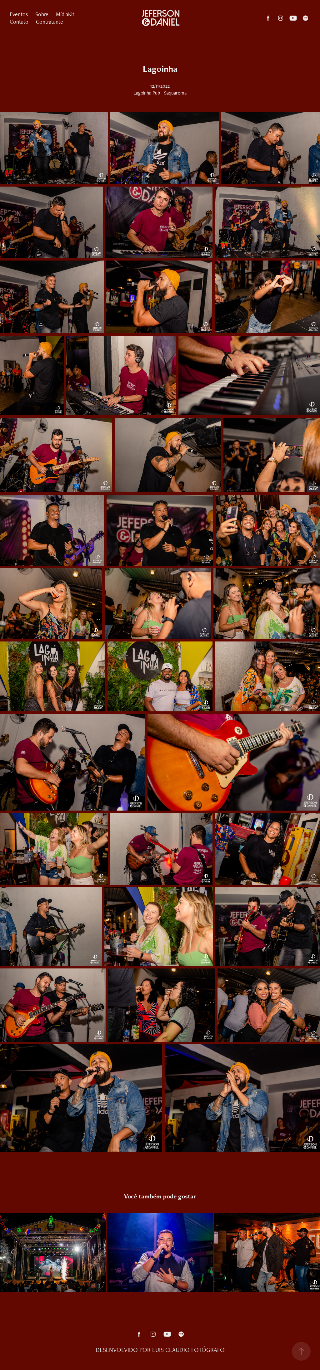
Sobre (41, 14)
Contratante (49, 21)
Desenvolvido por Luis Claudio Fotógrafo (160, 1350)
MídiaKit (65, 14)
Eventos (19, 14)
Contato (19, 21)
